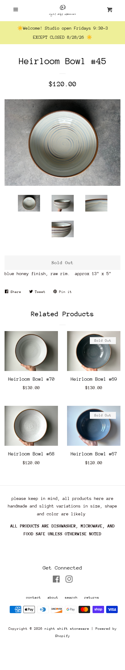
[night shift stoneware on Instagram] (69, 580)
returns (91, 597)
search (71, 597)
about (53, 597)
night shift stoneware (67, 629)
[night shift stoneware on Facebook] (56, 580)
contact (33, 597)
